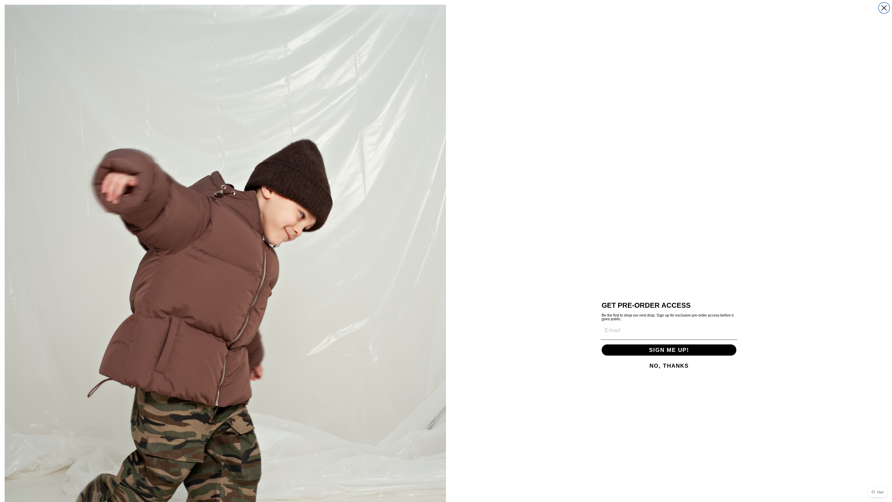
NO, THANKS (669, 366)
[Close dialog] (884, 7)
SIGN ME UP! (669, 350)
